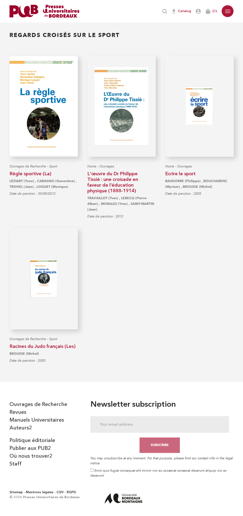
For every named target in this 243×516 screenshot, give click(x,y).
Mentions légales (39, 492)
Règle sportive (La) (30, 174)
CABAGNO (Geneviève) (56, 181)
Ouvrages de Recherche (27, 166)
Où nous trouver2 (30, 456)
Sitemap (16, 492)
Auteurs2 (20, 428)
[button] (228, 11)
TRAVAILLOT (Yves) (102, 198)
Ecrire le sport (180, 174)
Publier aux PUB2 (30, 448)
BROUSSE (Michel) (197, 187)
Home (91, 166)
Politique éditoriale (32, 440)
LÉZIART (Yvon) (21, 181)
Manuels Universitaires (36, 420)
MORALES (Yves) (114, 204)
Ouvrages (106, 166)
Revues (17, 412)
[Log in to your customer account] (198, 11)
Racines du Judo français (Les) (42, 346)
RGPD (71, 492)
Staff (15, 464)
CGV (60, 492)
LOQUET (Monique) (52, 187)
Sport (53, 166)
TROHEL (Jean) (21, 187)
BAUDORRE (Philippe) (183, 181)
